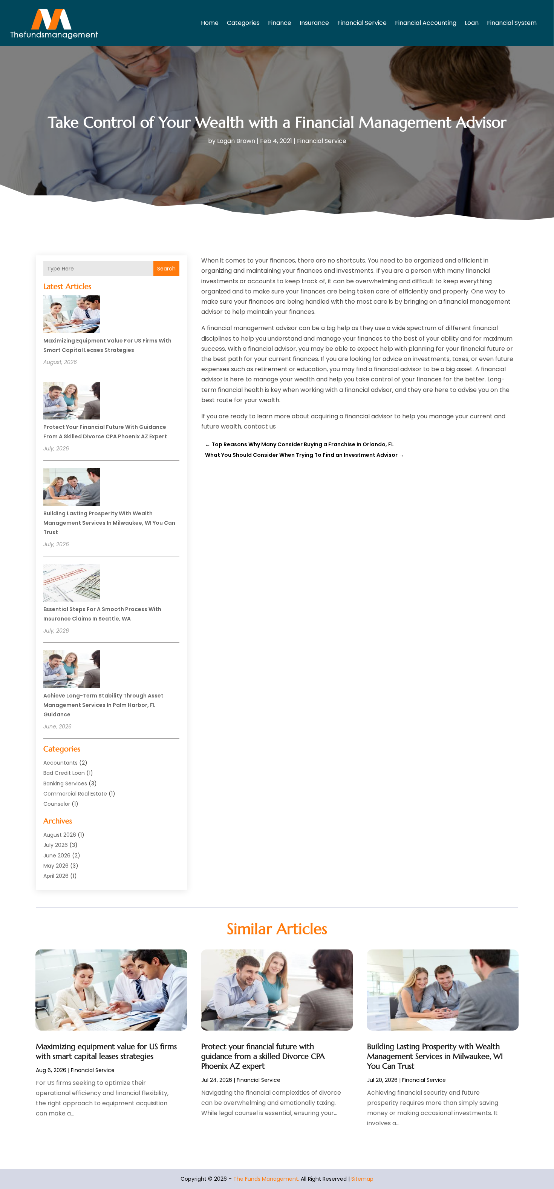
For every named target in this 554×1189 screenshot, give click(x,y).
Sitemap (362, 1179)
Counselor (56, 804)
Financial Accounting (425, 22)
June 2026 (56, 855)
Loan (472, 22)
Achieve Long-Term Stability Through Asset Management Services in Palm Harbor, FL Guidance (103, 705)
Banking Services (65, 783)
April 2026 (56, 876)
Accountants (60, 763)
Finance (279, 22)
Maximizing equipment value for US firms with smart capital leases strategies (106, 1051)
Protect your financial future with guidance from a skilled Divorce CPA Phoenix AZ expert (263, 1056)
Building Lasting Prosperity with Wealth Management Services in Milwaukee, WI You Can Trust (109, 523)
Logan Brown (236, 141)
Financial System (512, 22)
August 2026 (59, 835)
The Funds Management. (266, 1179)
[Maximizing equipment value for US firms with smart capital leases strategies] (71, 315)
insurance (314, 22)
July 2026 (55, 845)
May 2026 (56, 865)
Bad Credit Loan (64, 773)
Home (210, 22)
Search (166, 268)
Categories (243, 22)
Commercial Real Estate (75, 793)
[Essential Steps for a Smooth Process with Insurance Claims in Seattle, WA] (71, 584)
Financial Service (362, 22)
